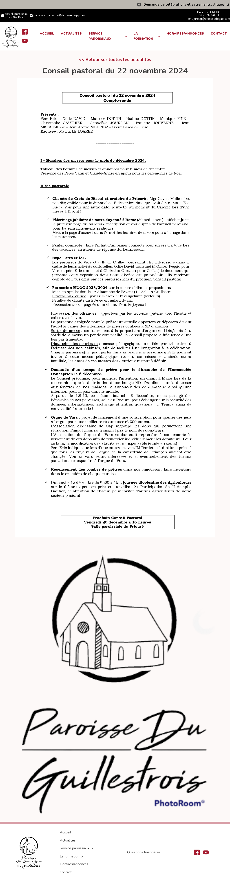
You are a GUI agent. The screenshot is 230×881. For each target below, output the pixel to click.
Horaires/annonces (185, 33)
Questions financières (144, 852)
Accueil (47, 33)
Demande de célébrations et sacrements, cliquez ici (186, 4)
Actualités (71, 33)
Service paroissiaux (99, 36)
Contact (219, 33)
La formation (143, 36)
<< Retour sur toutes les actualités (115, 60)
